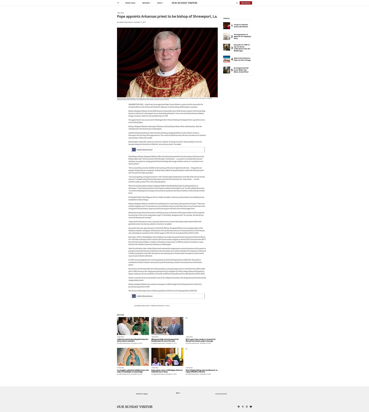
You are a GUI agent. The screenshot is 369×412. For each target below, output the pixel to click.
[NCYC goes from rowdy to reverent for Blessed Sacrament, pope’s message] (202, 326)
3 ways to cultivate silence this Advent (241, 26)
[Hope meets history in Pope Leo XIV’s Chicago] (226, 59)
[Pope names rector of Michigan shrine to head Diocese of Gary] (167, 357)
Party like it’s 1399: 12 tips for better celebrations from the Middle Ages (242, 48)
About (178, 393)
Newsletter (245, 3)
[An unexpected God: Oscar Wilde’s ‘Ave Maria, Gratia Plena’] (226, 69)
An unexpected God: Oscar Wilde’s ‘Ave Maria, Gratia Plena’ (241, 70)
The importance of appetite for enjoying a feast (242, 36)
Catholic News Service (145, 150)
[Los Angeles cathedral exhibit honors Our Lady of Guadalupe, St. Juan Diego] (133, 357)
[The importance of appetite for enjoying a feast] (226, 36)
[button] (118, 3)
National (121, 13)
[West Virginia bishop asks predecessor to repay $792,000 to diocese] (202, 357)
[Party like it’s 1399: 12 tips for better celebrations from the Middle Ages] (226, 47)
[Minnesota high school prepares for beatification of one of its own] (167, 326)
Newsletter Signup (142, 394)
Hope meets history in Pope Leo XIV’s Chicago (242, 59)
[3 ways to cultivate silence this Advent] (226, 25)
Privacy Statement (221, 394)
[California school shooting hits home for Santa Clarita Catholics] (133, 326)
